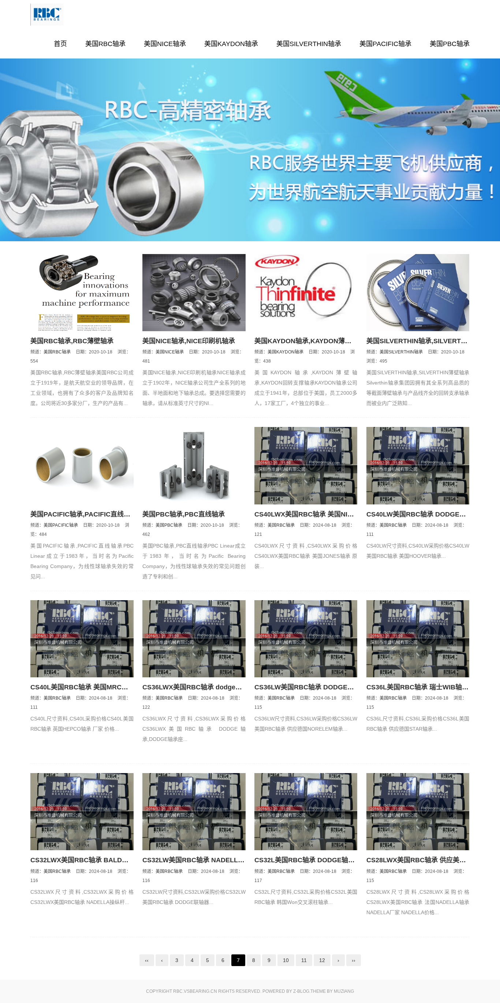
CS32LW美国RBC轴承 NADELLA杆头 (199, 860)
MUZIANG (344, 991)
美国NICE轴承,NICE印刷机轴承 (188, 341)
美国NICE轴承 (165, 44)
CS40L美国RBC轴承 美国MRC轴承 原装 (90, 687)
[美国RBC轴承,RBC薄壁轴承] (82, 292)
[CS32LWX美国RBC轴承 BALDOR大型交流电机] (82, 811)
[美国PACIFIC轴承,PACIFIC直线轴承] (82, 465)
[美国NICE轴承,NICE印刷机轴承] (194, 292)
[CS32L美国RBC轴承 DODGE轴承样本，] (306, 811)
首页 (60, 44)
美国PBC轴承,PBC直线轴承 (183, 514)
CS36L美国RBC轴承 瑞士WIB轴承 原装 (425, 687)
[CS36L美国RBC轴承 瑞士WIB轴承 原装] (418, 638)
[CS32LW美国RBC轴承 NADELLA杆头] (194, 811)
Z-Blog (301, 991)
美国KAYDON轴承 (231, 44)
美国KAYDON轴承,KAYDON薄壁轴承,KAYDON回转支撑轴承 (344, 341)
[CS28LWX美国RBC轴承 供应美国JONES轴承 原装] (418, 811)
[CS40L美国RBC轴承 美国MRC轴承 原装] (82, 638)
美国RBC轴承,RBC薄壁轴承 (71, 341)
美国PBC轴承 (450, 44)
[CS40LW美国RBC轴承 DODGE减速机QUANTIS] (418, 465)
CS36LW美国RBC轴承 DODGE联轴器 (310, 687)
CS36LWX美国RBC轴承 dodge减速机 (198, 687)
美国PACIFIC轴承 (385, 44)
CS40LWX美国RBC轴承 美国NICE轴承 (312, 514)
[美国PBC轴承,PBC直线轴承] (194, 465)
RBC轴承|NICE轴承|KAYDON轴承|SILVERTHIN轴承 (65, 15)
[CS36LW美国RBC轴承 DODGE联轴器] (306, 638)
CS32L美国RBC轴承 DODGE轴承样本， (314, 860)
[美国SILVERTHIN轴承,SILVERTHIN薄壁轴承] (418, 292)
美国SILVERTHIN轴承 (308, 44)
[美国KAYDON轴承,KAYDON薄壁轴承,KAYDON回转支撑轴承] (306, 292)
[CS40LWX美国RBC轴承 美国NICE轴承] (306, 465)
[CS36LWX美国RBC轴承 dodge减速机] (194, 638)
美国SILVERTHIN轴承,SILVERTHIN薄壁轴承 (432, 341)
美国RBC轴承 (105, 44)
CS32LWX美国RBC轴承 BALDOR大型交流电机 (100, 860)
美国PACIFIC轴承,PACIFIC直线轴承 (83, 514)
